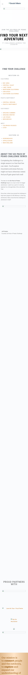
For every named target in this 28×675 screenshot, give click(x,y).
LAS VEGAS (6, 117)
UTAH (4, 127)
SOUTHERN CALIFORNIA (11, 93)
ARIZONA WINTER (9, 115)
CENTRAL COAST (8, 85)
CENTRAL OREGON (9, 102)
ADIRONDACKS (8, 138)
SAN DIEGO (6, 91)
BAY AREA (6, 83)
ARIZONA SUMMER (9, 113)
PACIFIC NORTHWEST (10, 104)
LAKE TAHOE (7, 87)
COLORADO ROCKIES (10, 125)
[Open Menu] (2, 4)
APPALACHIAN (7, 140)
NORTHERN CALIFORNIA (11, 89)
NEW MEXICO (7, 119)
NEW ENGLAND (8, 143)
